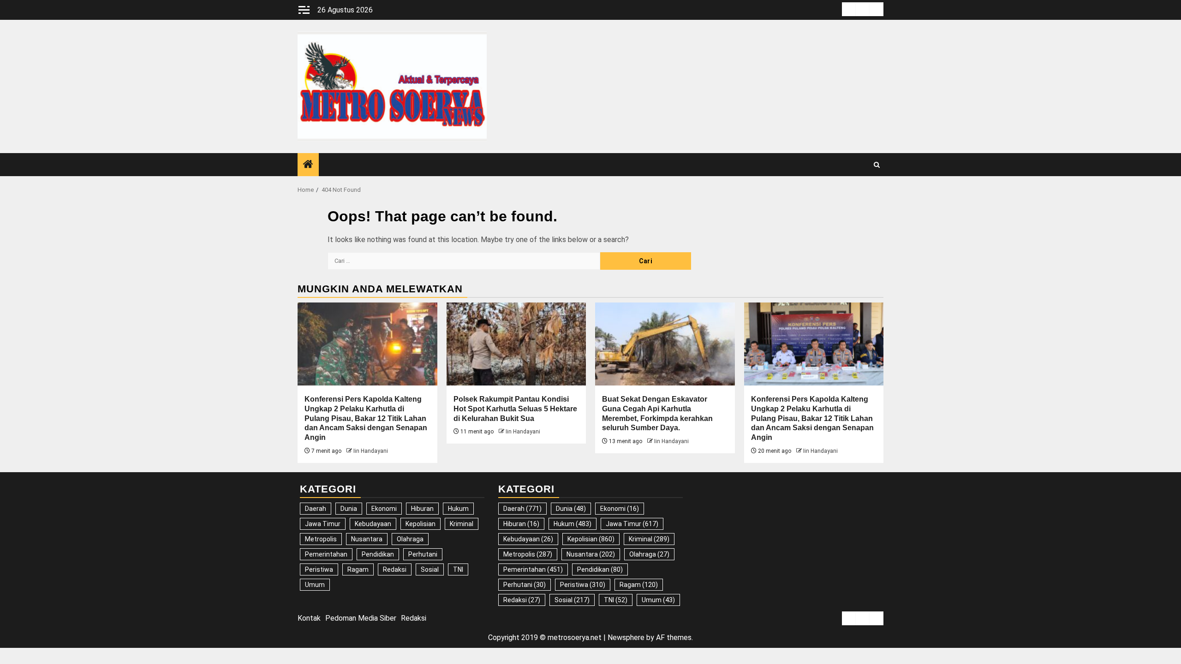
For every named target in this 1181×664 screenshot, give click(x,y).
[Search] (877, 165)
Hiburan (422, 508)
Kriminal (461, 524)
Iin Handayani (370, 451)
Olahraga (410, 539)
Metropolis (321, 539)
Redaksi (394, 569)
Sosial (430, 569)
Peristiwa (319, 569)
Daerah (315, 508)
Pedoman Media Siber (360, 618)
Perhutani (422, 554)
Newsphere (626, 637)
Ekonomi (384, 508)
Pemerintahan (326, 554)
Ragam (358, 569)
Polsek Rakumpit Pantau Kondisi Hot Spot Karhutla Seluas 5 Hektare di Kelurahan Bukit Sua (515, 408)
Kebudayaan (373, 524)
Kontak (309, 618)
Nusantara (366, 539)
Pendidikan (378, 554)
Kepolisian (420, 524)
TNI (458, 569)
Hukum (458, 508)
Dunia (348, 508)
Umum (315, 584)
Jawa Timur (322, 524)
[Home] (308, 165)
